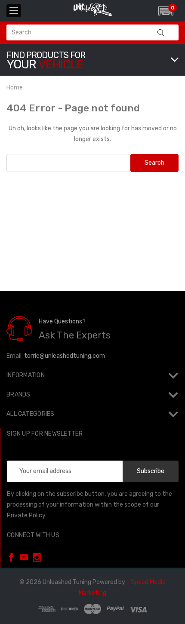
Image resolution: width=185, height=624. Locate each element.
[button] (165, 10)
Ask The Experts (75, 335)
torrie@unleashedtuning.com (64, 356)
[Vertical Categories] (13, 10)
